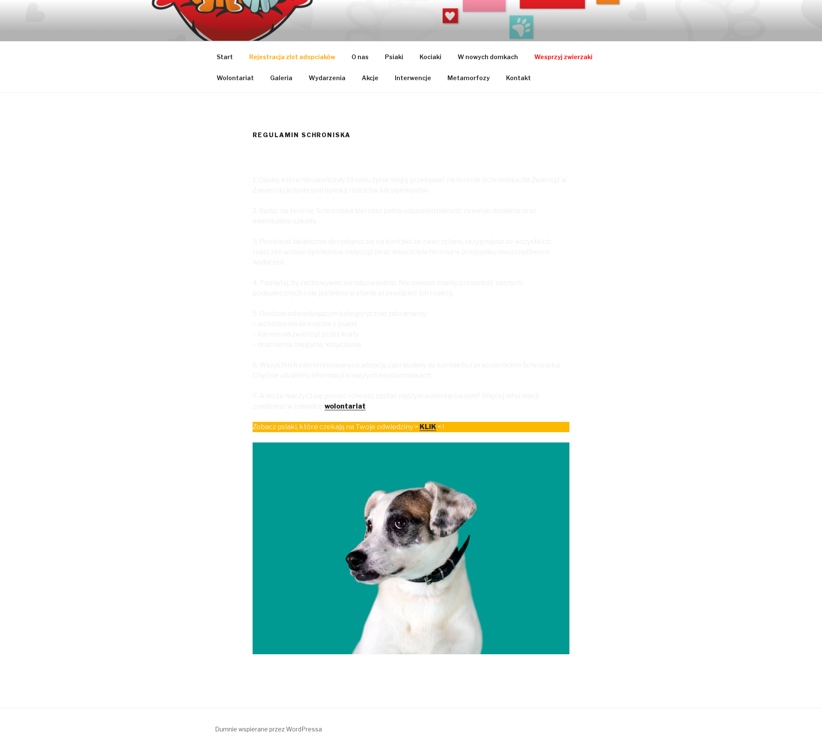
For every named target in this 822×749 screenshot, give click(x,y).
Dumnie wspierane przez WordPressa (268, 729)
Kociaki (430, 56)
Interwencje (413, 77)
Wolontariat (235, 77)
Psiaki (394, 56)
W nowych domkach (488, 56)
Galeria (281, 77)
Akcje (370, 77)
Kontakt (518, 77)
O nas (360, 56)
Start (225, 56)
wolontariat (345, 406)
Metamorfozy (468, 77)
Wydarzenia (327, 77)
